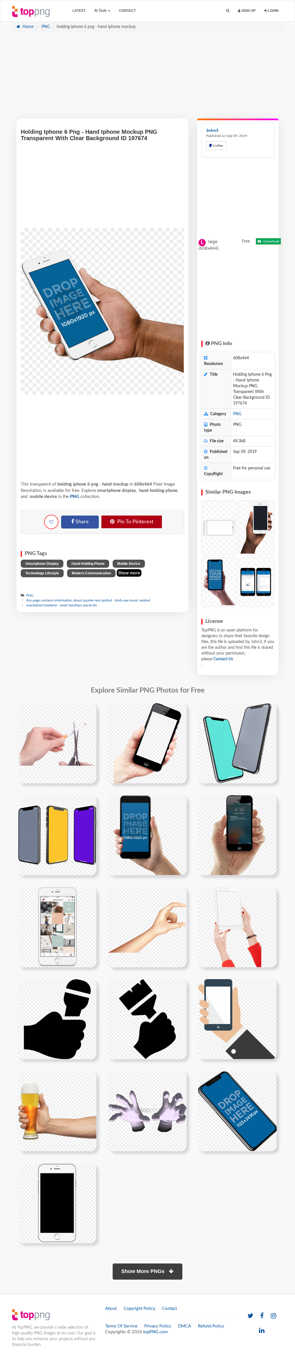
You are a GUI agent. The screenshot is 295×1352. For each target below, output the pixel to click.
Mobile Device (128, 564)
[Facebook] (262, 1316)
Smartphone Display (42, 564)
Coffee (217, 145)
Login (273, 11)
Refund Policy (211, 1326)
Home (27, 27)
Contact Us (223, 659)
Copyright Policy (139, 1308)
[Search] (228, 10)
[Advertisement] (147, 78)
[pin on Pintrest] (89, 711)
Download (270, 241)
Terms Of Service (121, 1326)
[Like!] (51, 522)
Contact (127, 11)
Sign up (248, 11)
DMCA (184, 1326)
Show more (129, 573)
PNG (45, 27)
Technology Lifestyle (42, 573)
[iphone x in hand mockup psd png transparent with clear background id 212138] (237, 1111)
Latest (79, 11)
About (111, 1308)
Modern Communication (91, 573)
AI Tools (100, 10)
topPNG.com (155, 1332)
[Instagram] (273, 1316)
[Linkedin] (261, 1330)
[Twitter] (250, 1316)
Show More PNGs (143, 1271)
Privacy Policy (157, 1326)
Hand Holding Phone (88, 564)
